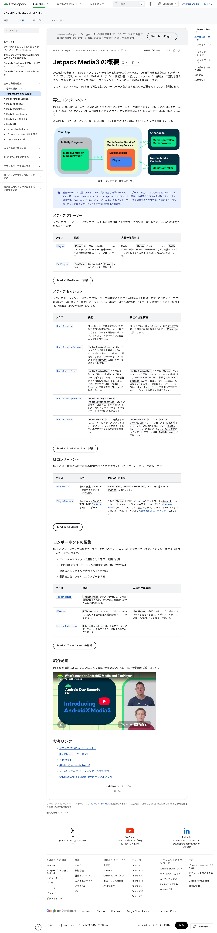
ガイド (20, 20)
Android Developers (62, 50)
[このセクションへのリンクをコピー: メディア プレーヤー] (85, 216)
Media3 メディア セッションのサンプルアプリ (85, 771)
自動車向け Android (113, 880)
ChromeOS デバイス (113, 875)
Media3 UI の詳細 (67, 527)
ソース (50, 883)
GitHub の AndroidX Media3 (74, 765)
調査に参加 (194, 885)
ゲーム (78, 865)
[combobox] (129, 4)
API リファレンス (168, 878)
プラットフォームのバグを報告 (201, 866)
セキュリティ (53, 878)
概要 (6, 20)
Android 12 (137, 890)
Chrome (101, 911)
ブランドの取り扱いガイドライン (94, 925)
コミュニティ (57, 20)
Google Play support (199, 880)
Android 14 (137, 880)
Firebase (115, 911)
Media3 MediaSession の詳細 (75, 448)
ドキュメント (74, 754)
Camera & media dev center (23, 12)
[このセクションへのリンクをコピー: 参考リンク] (75, 742)
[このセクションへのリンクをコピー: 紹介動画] (71, 661)
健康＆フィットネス (85, 875)
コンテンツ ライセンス (100, 803)
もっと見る (95, 3)
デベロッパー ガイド (170, 873)
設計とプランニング (67, 3)
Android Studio (190, 3)
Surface (96, 504)
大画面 (106, 865)
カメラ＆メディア (84, 880)
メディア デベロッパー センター (77, 748)
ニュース (51, 888)
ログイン (208, 3)
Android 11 (137, 896)
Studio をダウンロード (171, 883)
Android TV (109, 885)
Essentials (39, 3)
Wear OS (107, 870)
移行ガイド (65, 759)
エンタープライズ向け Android (58, 872)
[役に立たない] (178, 50)
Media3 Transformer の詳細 (74, 645)
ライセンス (68, 925)
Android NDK (166, 889)
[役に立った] (174, 50)
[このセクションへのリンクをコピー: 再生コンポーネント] (90, 100)
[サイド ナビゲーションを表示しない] (38, 927)
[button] (19, 83)
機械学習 (79, 870)
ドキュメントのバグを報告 (201, 874)
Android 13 (137, 885)
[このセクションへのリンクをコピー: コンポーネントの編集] (94, 543)
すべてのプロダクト (166, 911)
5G (76, 890)
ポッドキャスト (54, 898)
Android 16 (137, 870)
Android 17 (137, 865)
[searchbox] (21, 30)
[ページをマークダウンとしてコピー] (133, 62)
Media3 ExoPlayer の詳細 (72, 280)
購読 (181, 925)
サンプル (37, 20)
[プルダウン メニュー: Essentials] (49, 4)
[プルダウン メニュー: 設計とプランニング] (82, 4)
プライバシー (81, 885)
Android (51, 865)
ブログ (50, 893)
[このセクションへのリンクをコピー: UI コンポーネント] (82, 460)
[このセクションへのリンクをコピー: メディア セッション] (85, 292)
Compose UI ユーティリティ (153, 510)
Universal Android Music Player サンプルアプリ (85, 777)
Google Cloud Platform (138, 911)
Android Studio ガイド (171, 868)
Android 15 (137, 875)
